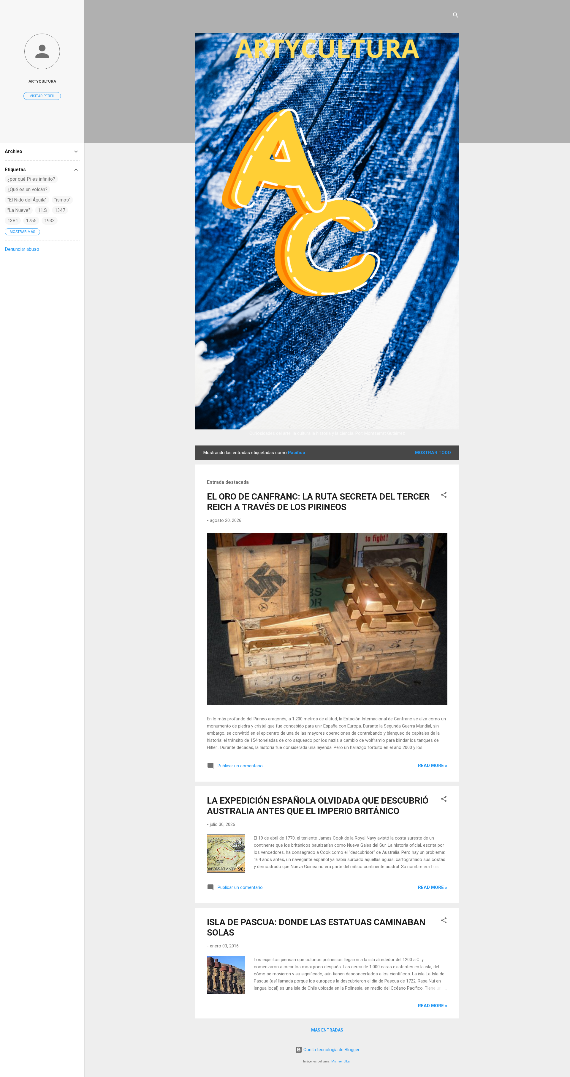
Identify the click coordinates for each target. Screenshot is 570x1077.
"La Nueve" (18, 210)
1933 (49, 220)
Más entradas (327, 1030)
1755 (31, 220)
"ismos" (62, 200)
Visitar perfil (42, 96)
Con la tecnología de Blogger (331, 1049)
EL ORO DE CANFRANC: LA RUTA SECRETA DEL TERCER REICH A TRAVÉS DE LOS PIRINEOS (318, 501)
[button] (443, 495)
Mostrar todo (433, 452)
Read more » (432, 765)
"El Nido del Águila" (27, 200)
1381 (12, 220)
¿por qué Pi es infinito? (31, 179)
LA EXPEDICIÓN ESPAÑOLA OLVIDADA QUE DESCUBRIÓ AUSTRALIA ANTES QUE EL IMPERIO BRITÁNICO (317, 805)
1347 (60, 210)
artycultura (42, 81)
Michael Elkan (341, 1061)
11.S (42, 210)
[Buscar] (455, 16)
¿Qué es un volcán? (27, 189)
